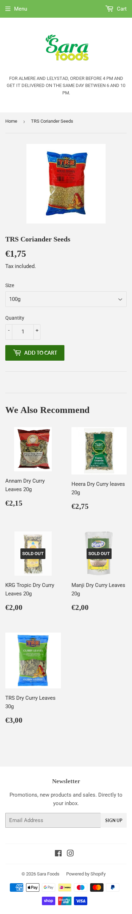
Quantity (14, 318)
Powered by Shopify (86, 874)
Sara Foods (48, 874)
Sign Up (113, 820)
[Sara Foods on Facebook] (58, 854)
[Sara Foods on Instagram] (70, 854)
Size (9, 285)
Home (11, 121)
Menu (20, 9)
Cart (121, 9)
